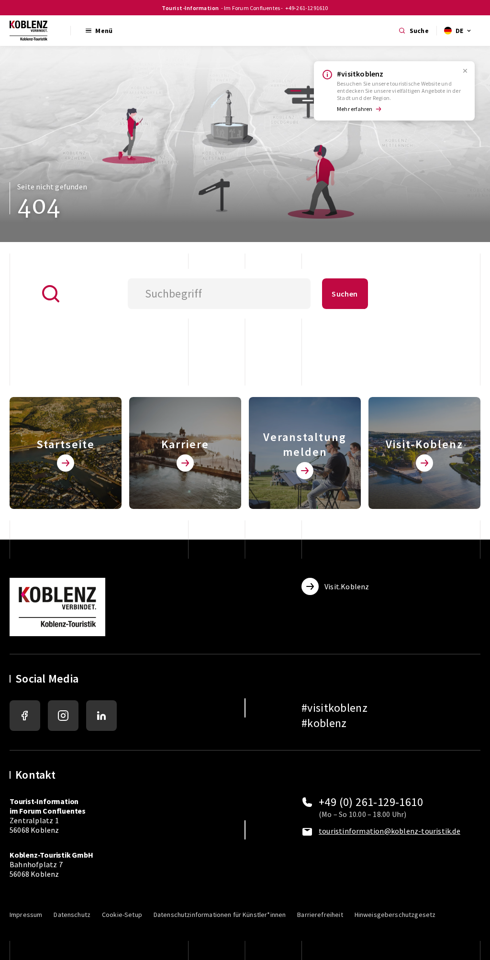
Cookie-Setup (122, 914)
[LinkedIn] (101, 715)
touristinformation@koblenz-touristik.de (389, 831)
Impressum (26, 914)
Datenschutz (72, 914)
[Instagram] (63, 715)
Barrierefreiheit (320, 914)
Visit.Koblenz (346, 586)
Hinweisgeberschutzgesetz (395, 914)
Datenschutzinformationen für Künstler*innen (220, 914)
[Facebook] (25, 715)
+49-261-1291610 (306, 7)
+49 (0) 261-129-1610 (371, 802)
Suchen (344, 293)
